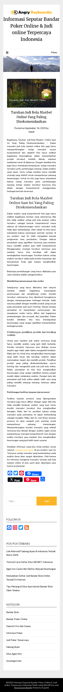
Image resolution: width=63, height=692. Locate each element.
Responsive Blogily (23, 687)
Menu (54, 52)
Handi (31, 131)
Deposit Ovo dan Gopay (18, 626)
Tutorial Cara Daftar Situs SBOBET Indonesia (29, 562)
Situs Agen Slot (14, 653)
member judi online (24, 450)
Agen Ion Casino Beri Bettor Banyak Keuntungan (31, 568)
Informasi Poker (14, 633)
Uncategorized (13, 660)
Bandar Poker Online (16, 619)
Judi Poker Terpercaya (17, 640)
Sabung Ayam (13, 646)
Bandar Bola (12, 612)
